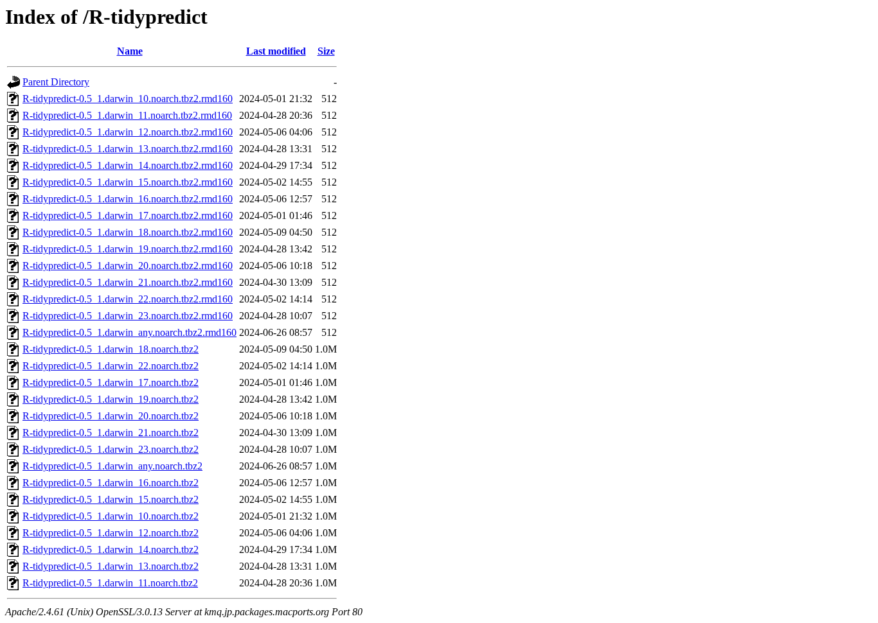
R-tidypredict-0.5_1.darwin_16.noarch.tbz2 (110, 482)
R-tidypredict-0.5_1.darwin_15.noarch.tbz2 (110, 499)
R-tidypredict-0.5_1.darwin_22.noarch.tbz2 (110, 365)
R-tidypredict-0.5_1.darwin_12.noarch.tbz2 (110, 532)
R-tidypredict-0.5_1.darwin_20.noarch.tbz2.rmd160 (127, 265)
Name (130, 51)
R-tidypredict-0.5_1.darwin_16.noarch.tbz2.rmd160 (127, 198)
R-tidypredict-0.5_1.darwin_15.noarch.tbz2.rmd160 (127, 182)
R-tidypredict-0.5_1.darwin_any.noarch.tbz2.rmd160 (129, 332)
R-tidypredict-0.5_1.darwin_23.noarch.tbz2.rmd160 (127, 315)
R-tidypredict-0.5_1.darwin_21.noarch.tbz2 (110, 432)
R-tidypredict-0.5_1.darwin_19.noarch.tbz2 (110, 399)
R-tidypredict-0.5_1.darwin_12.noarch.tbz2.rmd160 (127, 132)
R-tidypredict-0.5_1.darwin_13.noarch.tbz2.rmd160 (127, 148)
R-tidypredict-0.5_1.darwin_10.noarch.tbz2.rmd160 (127, 98)
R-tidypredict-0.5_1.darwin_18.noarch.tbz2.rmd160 (127, 232)
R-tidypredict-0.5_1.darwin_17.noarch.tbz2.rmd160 (127, 215)
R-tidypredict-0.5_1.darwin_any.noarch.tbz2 (112, 466)
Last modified (276, 51)
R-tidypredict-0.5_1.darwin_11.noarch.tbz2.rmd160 (127, 115)
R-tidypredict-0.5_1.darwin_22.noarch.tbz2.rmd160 (127, 299)
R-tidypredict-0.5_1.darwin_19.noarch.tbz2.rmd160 (127, 248)
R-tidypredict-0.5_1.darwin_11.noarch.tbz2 (110, 582)
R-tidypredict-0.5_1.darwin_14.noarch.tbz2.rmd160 (127, 165)
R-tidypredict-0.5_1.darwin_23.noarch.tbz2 (110, 449)
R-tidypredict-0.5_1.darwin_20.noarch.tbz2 (110, 415)
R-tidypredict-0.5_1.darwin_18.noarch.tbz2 (110, 349)
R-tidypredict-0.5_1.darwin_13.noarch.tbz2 (110, 566)
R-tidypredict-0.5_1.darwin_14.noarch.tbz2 (110, 549)
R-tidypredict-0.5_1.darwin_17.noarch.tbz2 (110, 382)
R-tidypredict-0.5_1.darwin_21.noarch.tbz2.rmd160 (127, 282)
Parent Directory (55, 81)
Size (326, 51)
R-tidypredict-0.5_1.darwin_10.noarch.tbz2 (110, 516)
